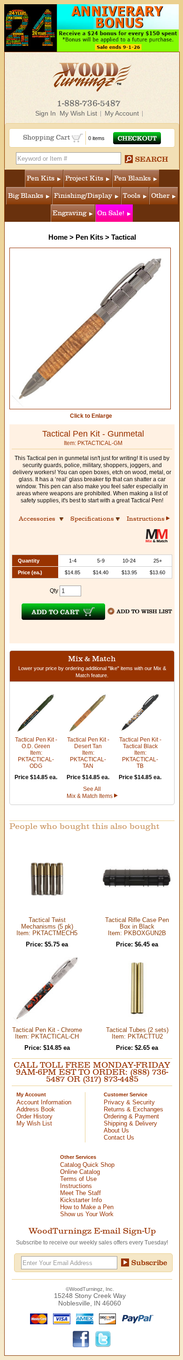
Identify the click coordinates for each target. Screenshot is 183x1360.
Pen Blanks (132, 178)
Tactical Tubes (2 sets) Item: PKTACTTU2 (137, 1033)
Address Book (35, 1109)
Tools (131, 196)
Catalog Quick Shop (87, 1164)
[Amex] (82, 1318)
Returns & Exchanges (133, 1109)
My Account (122, 113)
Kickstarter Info (81, 1200)
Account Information (43, 1102)
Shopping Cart (47, 137)
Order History (34, 1116)
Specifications (96, 518)
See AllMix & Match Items (90, 792)
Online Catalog (80, 1171)
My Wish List (78, 113)
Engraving (69, 213)
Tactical (123, 237)
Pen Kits (40, 178)
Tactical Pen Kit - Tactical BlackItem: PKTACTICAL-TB (140, 752)
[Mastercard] (36, 1318)
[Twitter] (103, 1338)
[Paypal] (135, 1318)
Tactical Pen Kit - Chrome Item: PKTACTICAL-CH (47, 1033)
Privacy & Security (129, 1102)
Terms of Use (78, 1178)
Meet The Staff (80, 1192)
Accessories (40, 518)
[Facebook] (81, 1338)
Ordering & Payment (131, 1116)
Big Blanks (25, 196)
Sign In (45, 113)
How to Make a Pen (87, 1207)
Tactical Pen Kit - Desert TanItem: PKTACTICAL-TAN (88, 752)
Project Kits (84, 178)
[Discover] (105, 1318)
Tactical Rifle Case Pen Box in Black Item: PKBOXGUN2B (137, 926)
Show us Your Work (87, 1214)
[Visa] (59, 1318)
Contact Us (119, 1137)
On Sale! (110, 213)
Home (58, 237)
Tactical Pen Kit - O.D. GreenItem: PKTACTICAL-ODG (36, 752)
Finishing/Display (83, 196)
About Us (116, 1130)
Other (160, 196)
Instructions (146, 518)
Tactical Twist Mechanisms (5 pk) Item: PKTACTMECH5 (46, 926)
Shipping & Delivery (130, 1123)
